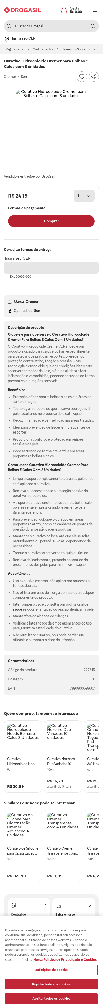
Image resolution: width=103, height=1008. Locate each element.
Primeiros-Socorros (76, 49)
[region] (51, 962)
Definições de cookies (51, 970)
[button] (51, 125)
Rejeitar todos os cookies (51, 984)
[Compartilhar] (94, 77)
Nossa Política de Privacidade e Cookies (65, 960)
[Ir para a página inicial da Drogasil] (22, 10)
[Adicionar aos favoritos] (82, 77)
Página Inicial (15, 49)
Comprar (51, 221)
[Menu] (95, 10)
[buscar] (93, 26)
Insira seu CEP (18, 258)
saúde (17, 609)
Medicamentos (43, 49)
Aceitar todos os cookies (51, 998)
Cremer (32, 302)
